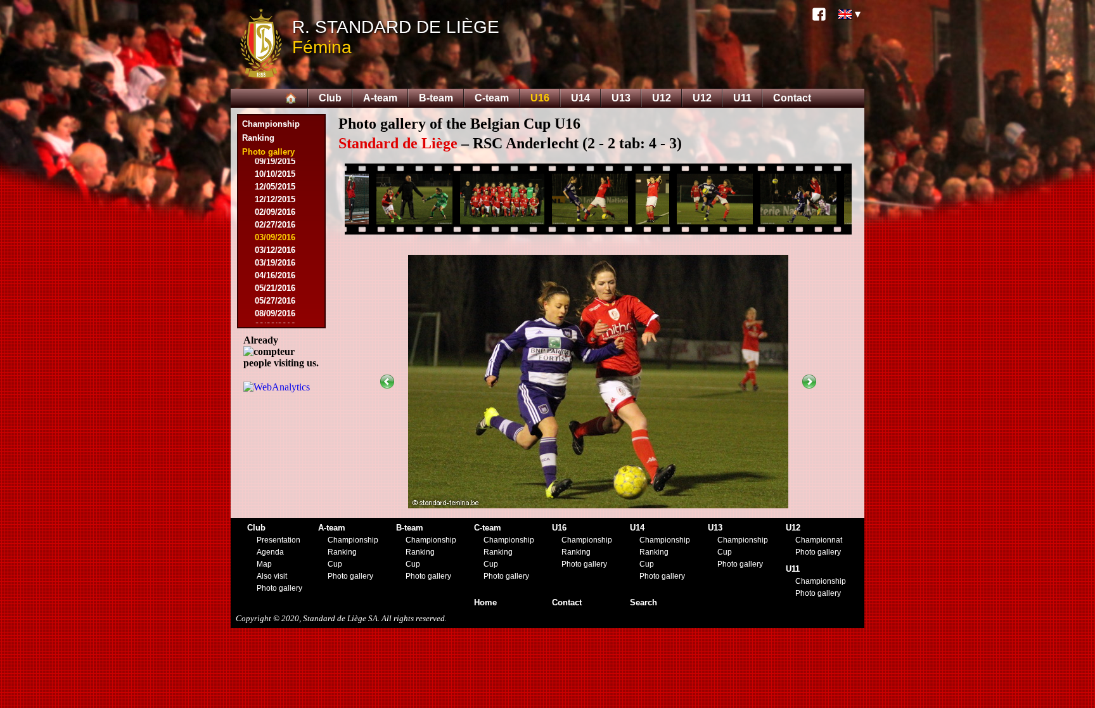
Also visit (272, 576)
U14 (580, 98)
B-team (436, 98)
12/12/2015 (275, 199)
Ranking (258, 138)
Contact (792, 98)
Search (643, 602)
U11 (742, 98)
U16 (539, 98)
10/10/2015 (275, 174)
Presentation (278, 540)
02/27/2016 (275, 224)
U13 (621, 98)
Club (330, 98)
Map (264, 564)
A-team (380, 98)
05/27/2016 (275, 301)
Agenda (270, 552)
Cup (335, 564)
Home (485, 602)
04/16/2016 (275, 275)
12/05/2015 (275, 186)
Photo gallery (279, 588)
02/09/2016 (275, 212)
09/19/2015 (275, 161)
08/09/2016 (275, 313)
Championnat (818, 540)
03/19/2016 (275, 262)
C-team (492, 98)
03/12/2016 (275, 250)
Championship (271, 124)
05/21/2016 (275, 288)
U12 (661, 98)
